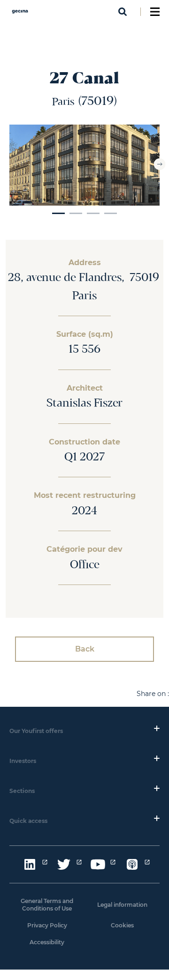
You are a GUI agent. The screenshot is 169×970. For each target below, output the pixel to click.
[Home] (20, 14)
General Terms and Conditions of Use (47, 904)
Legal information (122, 904)
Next (160, 164)
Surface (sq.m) (84, 334)
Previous (9, 164)
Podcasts (132, 864)
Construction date (84, 442)
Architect (85, 388)
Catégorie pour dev (84, 549)
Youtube (97, 864)
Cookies (122, 925)
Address (85, 263)
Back (84, 648)
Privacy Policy (47, 925)
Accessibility (47, 942)
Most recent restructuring (85, 495)
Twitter (64, 864)
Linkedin (29, 864)
